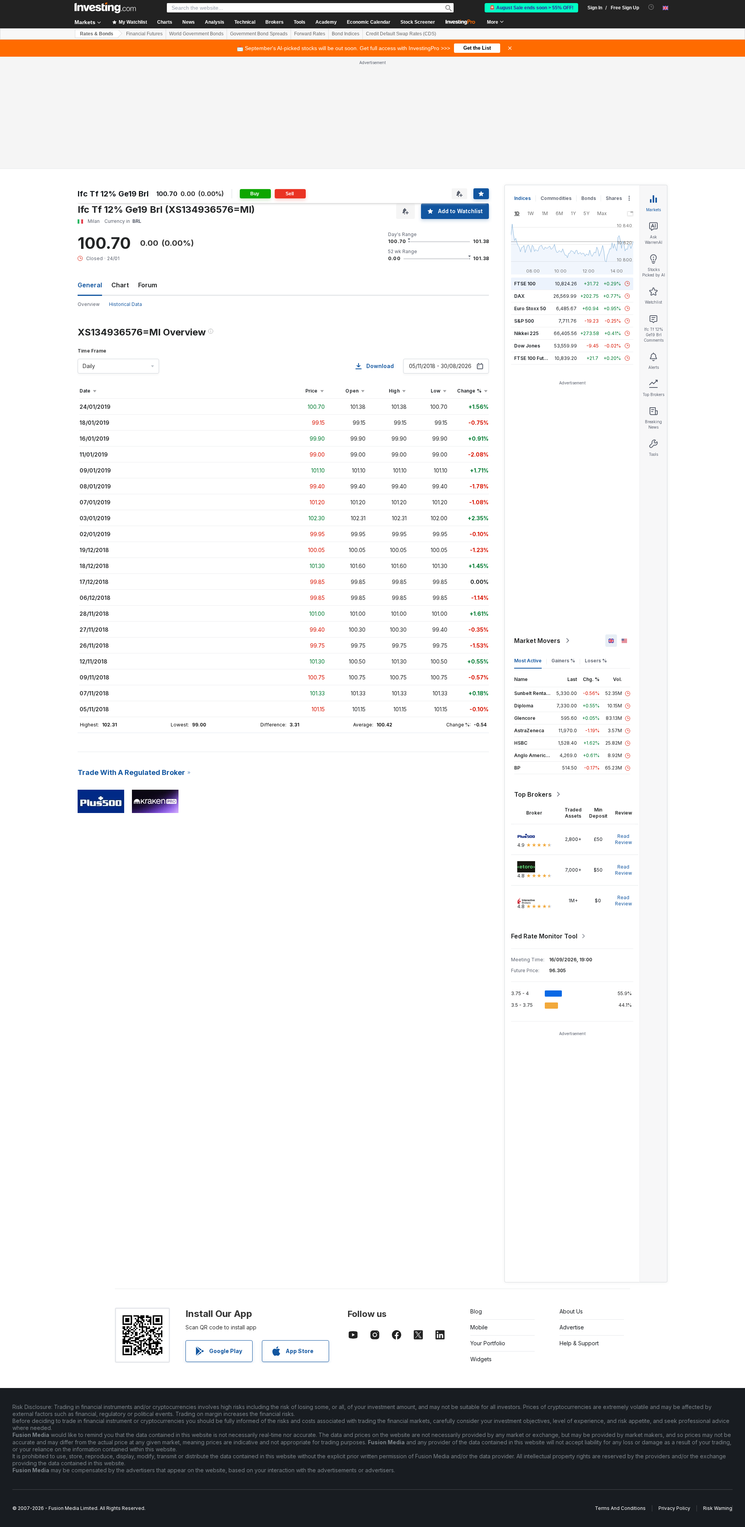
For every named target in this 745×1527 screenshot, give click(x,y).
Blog (476, 1311)
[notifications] (651, 7)
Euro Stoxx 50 (530, 308)
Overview (89, 304)
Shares (614, 198)
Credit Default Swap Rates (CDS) (401, 33)
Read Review (623, 839)
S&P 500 (524, 321)
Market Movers (537, 641)
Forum (147, 285)
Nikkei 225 (526, 333)
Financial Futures (144, 33)
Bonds (588, 198)
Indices (522, 198)
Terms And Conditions (620, 1508)
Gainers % (563, 661)
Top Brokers (533, 794)
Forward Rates (309, 33)
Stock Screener (417, 22)
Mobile (479, 1327)
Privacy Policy (674, 1508)
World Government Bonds (196, 33)
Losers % (596, 661)
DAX (519, 296)
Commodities (556, 198)
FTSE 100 (524, 284)
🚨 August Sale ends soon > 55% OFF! (531, 7)
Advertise (572, 1327)
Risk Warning (717, 1508)
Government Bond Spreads (259, 33)
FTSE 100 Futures (534, 358)
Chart (120, 285)
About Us (571, 1311)
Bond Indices (345, 33)
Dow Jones (527, 346)
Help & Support (579, 1343)
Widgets (481, 1359)
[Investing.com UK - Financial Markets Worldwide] (105, 7)
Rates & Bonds (96, 33)
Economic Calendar (368, 22)
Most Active (528, 661)
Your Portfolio (487, 1343)
